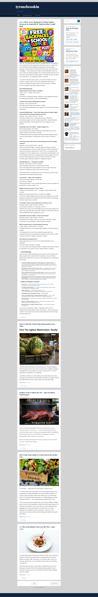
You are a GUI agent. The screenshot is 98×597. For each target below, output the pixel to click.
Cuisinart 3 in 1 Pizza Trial (74, 105)
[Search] (78, 21)
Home (18, 15)
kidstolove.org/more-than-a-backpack (36, 284)
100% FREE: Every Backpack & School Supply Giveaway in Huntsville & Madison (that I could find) (37, 24)
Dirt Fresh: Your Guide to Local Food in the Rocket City (38, 456)
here (35, 430)
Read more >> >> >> (24, 382)
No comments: (23, 317)
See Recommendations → (72, 61)
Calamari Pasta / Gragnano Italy (73, 70)
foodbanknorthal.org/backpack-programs (44, 287)
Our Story (37, 15)
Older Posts (55, 583)
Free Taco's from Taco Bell (74, 88)
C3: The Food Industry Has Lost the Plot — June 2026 (37, 528)
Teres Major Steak (73, 95)
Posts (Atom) (41, 587)
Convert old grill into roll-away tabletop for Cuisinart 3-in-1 (75, 124)
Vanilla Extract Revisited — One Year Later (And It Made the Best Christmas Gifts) (75, 114)
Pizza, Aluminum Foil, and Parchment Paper (74, 80)
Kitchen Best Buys (27, 15)
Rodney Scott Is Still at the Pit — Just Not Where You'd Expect (37, 394)
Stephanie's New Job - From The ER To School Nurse (74, 133)
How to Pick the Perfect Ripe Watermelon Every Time (37, 325)
